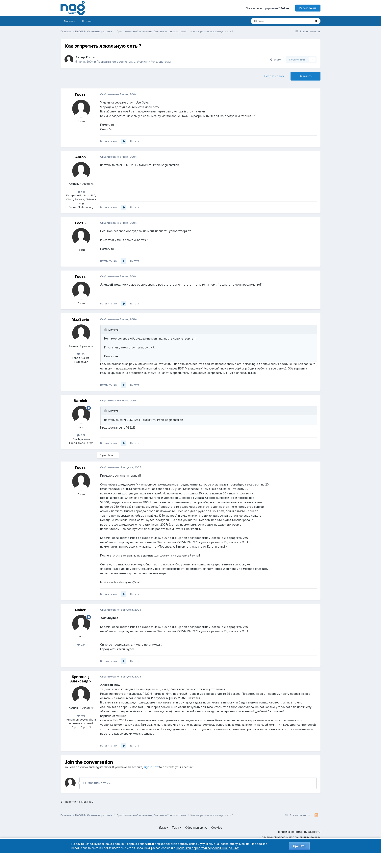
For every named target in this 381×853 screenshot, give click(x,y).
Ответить (305, 76)
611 (82, 191)
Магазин (69, 21)
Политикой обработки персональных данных (207, 848)
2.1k (82, 644)
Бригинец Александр (80, 679)
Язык (162, 827)
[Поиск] (316, 21)
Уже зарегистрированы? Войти (268, 8)
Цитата (134, 141)
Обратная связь (196, 827)
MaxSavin (80, 319)
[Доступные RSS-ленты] (316, 815)
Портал (86, 21)
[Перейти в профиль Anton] (81, 171)
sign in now (151, 767)
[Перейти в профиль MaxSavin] (81, 333)
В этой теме (299, 20)
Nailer (80, 610)
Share (276, 59)
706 (82, 715)
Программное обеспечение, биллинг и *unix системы (134, 61)
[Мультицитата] (123, 141)
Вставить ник (108, 141)
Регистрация (307, 8)
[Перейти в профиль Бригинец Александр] (81, 695)
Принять (299, 846)
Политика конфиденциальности (298, 831)
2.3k (83, 435)
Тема (176, 827)
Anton (80, 157)
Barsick (80, 401)
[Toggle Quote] (106, 329)
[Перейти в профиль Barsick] (81, 415)
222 (82, 353)
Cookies (216, 827)
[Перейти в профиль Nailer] (81, 624)
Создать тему (274, 76)
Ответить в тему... (99, 783)
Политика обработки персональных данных (290, 837)
